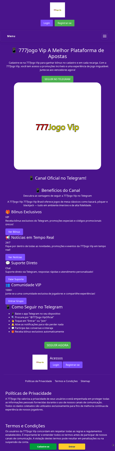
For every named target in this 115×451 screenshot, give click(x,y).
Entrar (72, 446)
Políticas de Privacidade (38, 381)
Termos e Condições (66, 381)
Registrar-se (64, 23)
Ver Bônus (14, 231)
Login (47, 23)
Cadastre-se (43, 446)
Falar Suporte (16, 279)
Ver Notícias (15, 257)
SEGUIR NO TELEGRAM (57, 79)
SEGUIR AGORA (57, 345)
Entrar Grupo (16, 301)
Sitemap (85, 381)
